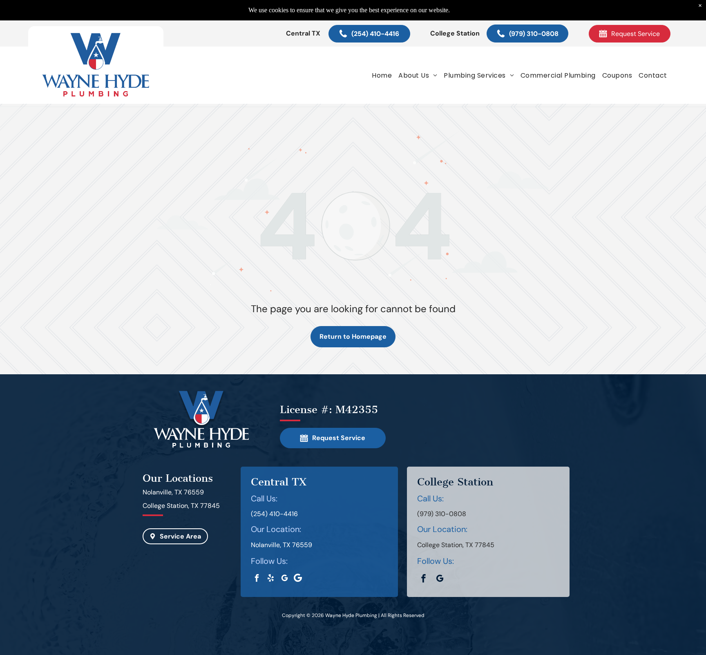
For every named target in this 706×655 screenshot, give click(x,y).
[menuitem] (382, 75)
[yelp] (271, 579)
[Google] (298, 579)
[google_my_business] (284, 579)
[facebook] (257, 579)
